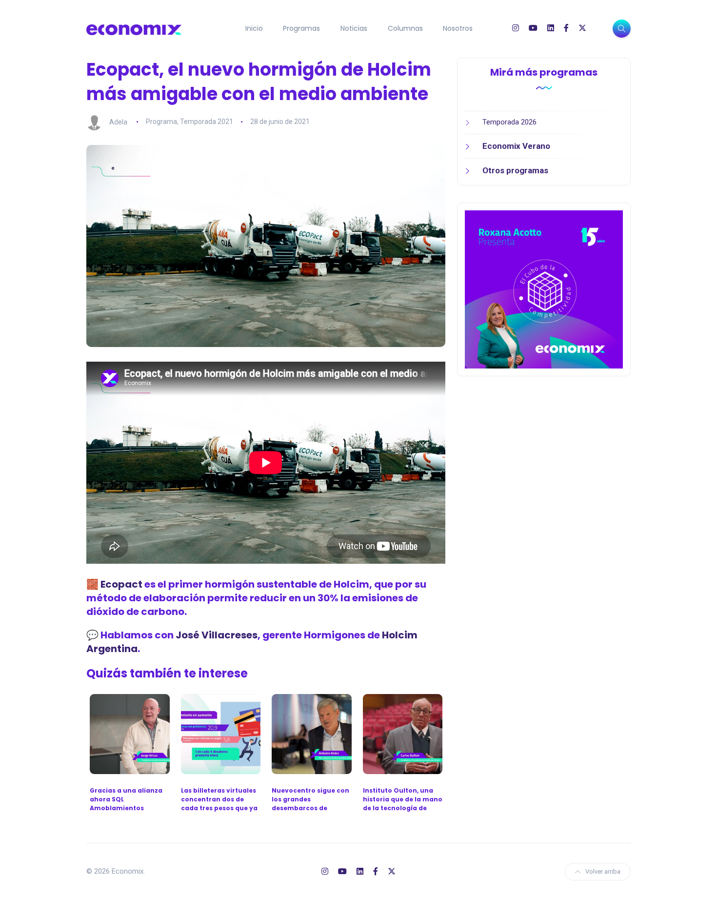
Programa (161, 121)
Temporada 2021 (206, 121)
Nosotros (458, 28)
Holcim (351, 584)
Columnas (405, 28)
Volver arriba (602, 871)
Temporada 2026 (509, 122)
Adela (118, 121)
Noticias (353, 28)
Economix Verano (516, 146)
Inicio (254, 28)
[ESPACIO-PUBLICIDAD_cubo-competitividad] (544, 289)
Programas (301, 28)
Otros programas (515, 170)
